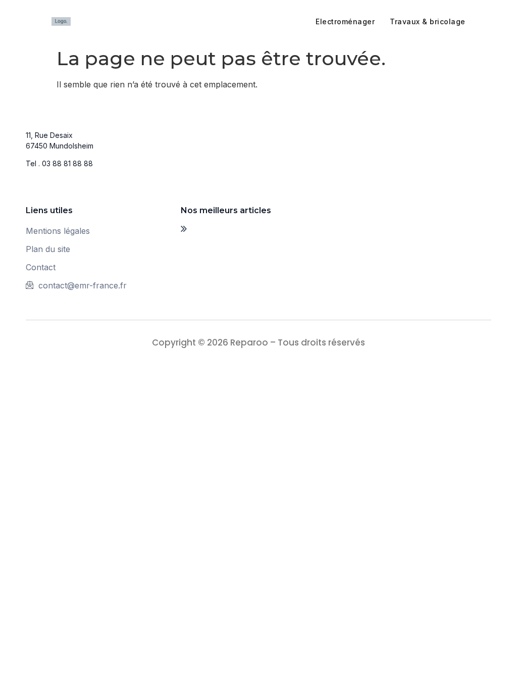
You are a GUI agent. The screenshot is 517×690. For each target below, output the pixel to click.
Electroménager (345, 21)
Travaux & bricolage (428, 21)
